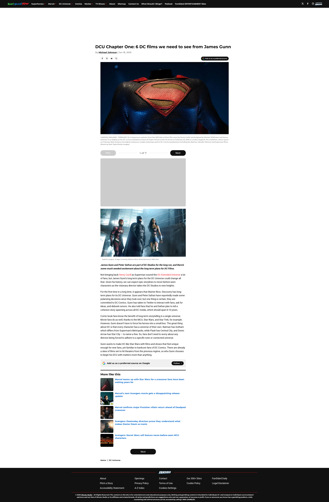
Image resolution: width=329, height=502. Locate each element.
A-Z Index (139, 488)
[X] (303, 4)
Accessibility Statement (112, 488)
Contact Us (133, 4)
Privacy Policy (142, 483)
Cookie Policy (193, 483)
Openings (139, 478)
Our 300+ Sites (194, 478)
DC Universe (65, 4)
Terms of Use (166, 483)
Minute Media (86, 495)
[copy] (116, 58)
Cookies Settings (167, 488)
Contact (163, 478)
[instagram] (313, 4)
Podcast (168, 4)
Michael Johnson (108, 52)
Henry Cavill (125, 274)
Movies (88, 4)
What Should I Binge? (151, 4)
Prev (108, 153)
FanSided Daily (219, 478)
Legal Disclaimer (220, 483)
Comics (78, 4)
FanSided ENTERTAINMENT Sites (190, 4)
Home (103, 460)
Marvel (51, 4)
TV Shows (100, 4)
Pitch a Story (106, 483)
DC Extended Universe (168, 274)
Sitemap (122, 4)
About (112, 4)
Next (178, 153)
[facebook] (307, 4)
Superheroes (37, 4)
